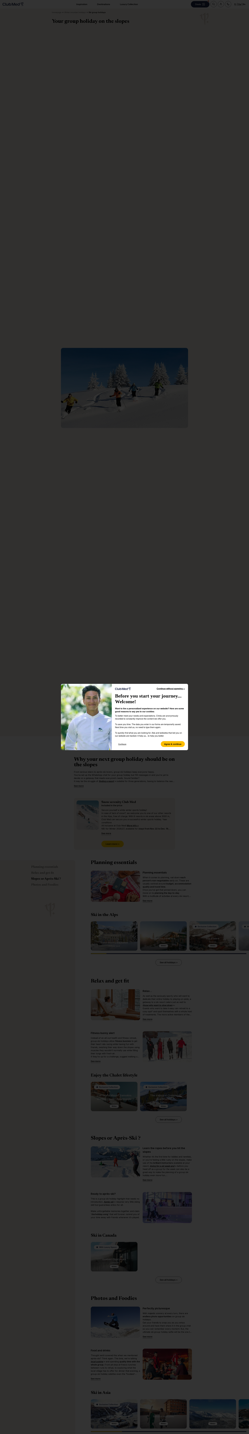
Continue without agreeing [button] (171, 688)
